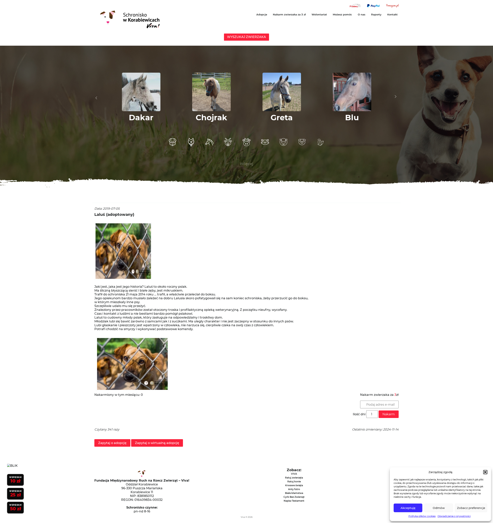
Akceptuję (408, 508)
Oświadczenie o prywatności (454, 516)
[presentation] (96, 98)
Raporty (376, 14)
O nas (361, 14)
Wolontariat (319, 14)
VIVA (294, 473)
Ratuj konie (294, 481)
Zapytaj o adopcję (112, 443)
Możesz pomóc (342, 14)
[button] (485, 472)
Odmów (439, 508)
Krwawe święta (294, 485)
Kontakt (392, 14)
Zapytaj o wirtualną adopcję (157, 443)
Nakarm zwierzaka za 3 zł (289, 14)
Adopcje (261, 14)
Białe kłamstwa (294, 493)
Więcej (246, 163)
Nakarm (388, 414)
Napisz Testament (294, 500)
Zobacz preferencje (471, 508)
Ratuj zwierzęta (294, 477)
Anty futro (294, 489)
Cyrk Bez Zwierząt (293, 496)
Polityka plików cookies (422, 516)
